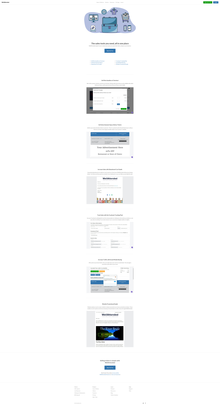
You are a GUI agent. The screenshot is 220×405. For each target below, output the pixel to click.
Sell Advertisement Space (97, 62)
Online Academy (114, 395)
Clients (107, 2)
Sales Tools (95, 397)
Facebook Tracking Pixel (121, 61)
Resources (113, 391)
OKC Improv (77, 388)
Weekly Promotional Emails (122, 64)
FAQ (130, 391)
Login (215, 2)
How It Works (100, 2)
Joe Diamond (77, 391)
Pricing (117, 2)
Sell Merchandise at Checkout (97, 61)
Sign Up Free (207, 2)
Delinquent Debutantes (79, 393)
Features (112, 2)
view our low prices (115, 374)
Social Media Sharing (120, 62)
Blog (112, 393)
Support (131, 388)
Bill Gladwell (77, 395)
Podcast (112, 388)
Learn (121, 2)
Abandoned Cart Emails (96, 64)
